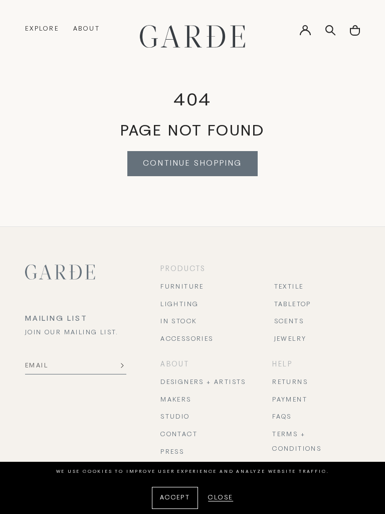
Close (220, 498)
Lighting (179, 305)
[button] (355, 34)
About (86, 29)
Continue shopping (193, 163)
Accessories (186, 339)
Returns (290, 382)
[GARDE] (192, 36)
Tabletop (292, 305)
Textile (289, 287)
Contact (179, 435)
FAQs (282, 417)
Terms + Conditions (296, 442)
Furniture (182, 287)
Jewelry (290, 339)
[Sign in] (305, 33)
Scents (289, 322)
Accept (175, 498)
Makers (175, 400)
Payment (289, 400)
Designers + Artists (203, 382)
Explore (42, 29)
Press (172, 452)
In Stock (178, 322)
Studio (174, 417)
